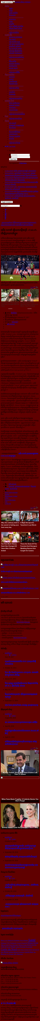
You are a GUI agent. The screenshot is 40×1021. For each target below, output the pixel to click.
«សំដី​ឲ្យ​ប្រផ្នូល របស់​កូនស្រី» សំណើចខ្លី (19, 895)
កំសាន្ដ (7, 121)
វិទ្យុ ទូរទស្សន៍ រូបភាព (15, 48)
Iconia (9, 947)
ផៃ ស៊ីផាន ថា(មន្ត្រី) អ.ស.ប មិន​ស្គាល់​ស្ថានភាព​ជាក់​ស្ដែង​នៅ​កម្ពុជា (16, 571)
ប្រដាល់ (11, 79)
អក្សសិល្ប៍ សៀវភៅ (15, 46)
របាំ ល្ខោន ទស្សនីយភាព (16, 44)
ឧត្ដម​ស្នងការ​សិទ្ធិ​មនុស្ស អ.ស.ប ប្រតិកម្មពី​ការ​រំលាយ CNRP (15, 592)
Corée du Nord (9, 949)
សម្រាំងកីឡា (13, 489)
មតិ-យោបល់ (11, 324)
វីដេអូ (6, 116)
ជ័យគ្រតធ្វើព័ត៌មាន (14, 132)
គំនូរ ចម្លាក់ (12, 39)
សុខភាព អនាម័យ (14, 64)
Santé (32, 940)
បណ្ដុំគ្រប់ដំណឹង (14, 32)
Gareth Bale (29, 952)
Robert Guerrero (19, 952)
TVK (8, 943)
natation (11, 952)
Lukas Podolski (21, 947)
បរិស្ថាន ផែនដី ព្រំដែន (15, 28)
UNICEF (8, 504)
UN (6, 502)
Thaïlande (13, 943)
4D (6, 947)
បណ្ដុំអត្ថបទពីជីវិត (14, 72)
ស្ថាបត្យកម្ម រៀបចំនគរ (15, 37)
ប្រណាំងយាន (13, 81)
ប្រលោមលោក (13, 134)
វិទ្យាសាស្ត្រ (12, 94)
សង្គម (11, 21)
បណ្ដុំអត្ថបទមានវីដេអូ (15, 118)
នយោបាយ (12, 19)
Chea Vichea (25, 949)
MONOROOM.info (23, 622)
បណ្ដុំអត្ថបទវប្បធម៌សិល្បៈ (16, 57)
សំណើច (11, 138)
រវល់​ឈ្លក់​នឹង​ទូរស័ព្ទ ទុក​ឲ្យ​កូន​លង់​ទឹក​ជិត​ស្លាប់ (21, 856)
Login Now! (13, 159)
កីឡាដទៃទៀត (13, 84)
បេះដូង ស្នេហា (13, 68)
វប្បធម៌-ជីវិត (8, 35)
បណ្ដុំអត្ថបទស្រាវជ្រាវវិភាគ (17, 114)
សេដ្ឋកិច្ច (11, 24)
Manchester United (11, 496)
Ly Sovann (10, 954)
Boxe (6, 952)
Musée (13, 947)
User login (11, 146)
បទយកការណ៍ (13, 110)
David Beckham (10, 500)
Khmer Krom (33, 943)
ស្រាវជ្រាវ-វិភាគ (9, 101)
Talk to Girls (5, 945)
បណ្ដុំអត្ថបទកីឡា (14, 88)
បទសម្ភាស (12, 107)
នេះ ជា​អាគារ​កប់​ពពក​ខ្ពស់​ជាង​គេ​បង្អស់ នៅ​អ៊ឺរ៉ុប (21, 722)
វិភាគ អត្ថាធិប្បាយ (14, 103)
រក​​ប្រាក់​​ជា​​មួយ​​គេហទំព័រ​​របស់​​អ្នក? (11, 915)
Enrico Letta (23, 945)
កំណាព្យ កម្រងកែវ (14, 136)
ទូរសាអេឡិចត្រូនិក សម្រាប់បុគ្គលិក (12, 928)
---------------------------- (16, 17)
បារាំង (11, 10)
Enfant (7, 494)
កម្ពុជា (11, 8)
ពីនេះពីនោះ (12, 128)
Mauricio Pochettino (14, 940)
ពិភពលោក (12, 15)
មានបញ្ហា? (15, 322)
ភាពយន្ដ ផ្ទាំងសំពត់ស (15, 51)
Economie (29, 947)
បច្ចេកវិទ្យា (12, 92)
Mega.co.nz (4, 940)
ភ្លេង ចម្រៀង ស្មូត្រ (14, 42)
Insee (30, 949)
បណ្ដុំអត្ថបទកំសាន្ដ (14, 143)
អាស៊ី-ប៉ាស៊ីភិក (13, 13)
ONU (7, 498)
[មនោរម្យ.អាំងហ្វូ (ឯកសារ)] (21, 2)
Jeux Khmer (24, 940)
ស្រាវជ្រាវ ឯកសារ (14, 105)
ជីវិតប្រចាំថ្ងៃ (12, 61)
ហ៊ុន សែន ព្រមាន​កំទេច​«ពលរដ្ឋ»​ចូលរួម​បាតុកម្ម (21, 705)
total (18, 949)
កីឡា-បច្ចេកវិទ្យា (9, 74)
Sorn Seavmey (13, 945)
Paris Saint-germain (11, 492)
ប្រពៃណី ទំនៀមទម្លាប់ (15, 53)
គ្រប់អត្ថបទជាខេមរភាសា (22, 486)
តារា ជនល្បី (12, 123)
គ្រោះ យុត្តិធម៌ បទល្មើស (16, 26)
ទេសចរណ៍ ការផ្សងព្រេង (16, 125)
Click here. (23, 163)
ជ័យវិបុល (14, 313)
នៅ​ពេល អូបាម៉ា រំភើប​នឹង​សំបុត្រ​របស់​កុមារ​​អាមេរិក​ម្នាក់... (14, 582)
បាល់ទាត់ (12, 77)
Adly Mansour (18, 954)
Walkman (3, 943)
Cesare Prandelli (22, 943)
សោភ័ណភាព (13, 66)
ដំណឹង (7, 6)
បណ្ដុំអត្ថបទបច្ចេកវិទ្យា (15, 98)
